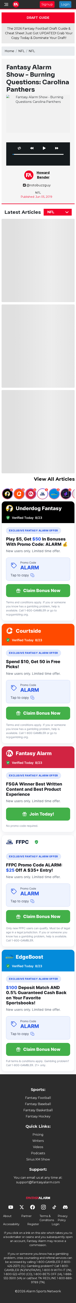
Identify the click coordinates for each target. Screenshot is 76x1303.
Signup (47, 4)
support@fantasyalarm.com (38, 1182)
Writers (38, 1141)
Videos (38, 1147)
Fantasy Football (38, 1098)
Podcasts (38, 1153)
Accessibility (11, 1224)
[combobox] (58, 212)
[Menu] (6, 4)
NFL (21, 51)
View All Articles (54, 479)
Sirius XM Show (38, 1159)
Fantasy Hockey (38, 1116)
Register (33, 1224)
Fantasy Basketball (38, 1110)
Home (9, 51)
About (7, 1216)
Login (65, 4)
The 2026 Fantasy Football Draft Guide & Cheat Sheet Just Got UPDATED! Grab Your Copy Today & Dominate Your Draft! (39, 33)
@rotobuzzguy (39, 185)
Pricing (38, 1134)
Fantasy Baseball (38, 1104)
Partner (26, 1216)
